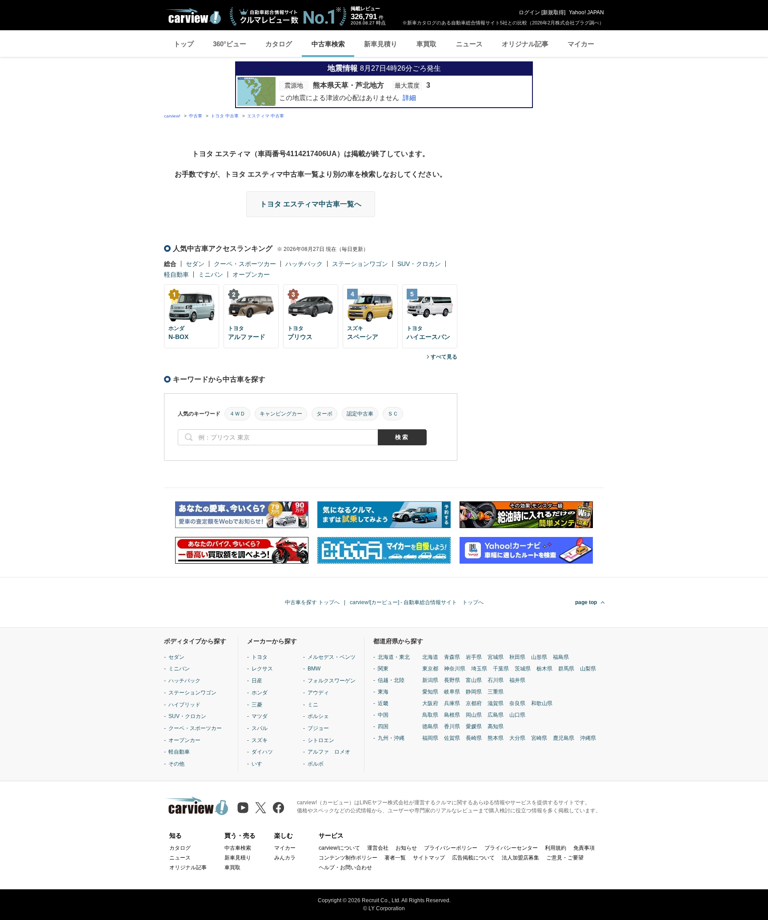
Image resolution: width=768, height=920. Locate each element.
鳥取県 (430, 715)
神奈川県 (454, 669)
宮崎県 (539, 738)
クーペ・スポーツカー (245, 263)
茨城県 (523, 669)
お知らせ (406, 848)
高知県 (496, 726)
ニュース (469, 44)
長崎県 (474, 738)
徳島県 (430, 726)
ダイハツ (262, 752)
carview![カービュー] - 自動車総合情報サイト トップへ (417, 602)
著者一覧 (395, 858)
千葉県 (501, 669)
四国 (383, 726)
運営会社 (377, 848)
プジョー (318, 728)
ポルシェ (318, 716)
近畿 (383, 703)
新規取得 (553, 12)
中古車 (195, 115)
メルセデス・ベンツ (332, 657)
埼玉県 (479, 669)
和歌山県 (541, 703)
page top (586, 602)
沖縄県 (588, 738)
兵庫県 (452, 703)
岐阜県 (452, 692)
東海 (383, 692)
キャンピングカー (281, 414)
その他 (176, 764)
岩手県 (474, 657)
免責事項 (584, 848)
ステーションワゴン (360, 263)
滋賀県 (496, 703)
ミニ (313, 705)
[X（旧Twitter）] (260, 807)
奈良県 (517, 703)
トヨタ (260, 657)
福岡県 (430, 738)
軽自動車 (176, 274)
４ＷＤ (237, 414)
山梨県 (588, 669)
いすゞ (260, 764)
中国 (383, 715)
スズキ (260, 740)
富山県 (474, 680)
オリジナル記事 (525, 44)
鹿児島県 (563, 738)
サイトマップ (429, 858)
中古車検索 (328, 44)
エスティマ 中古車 (265, 115)
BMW (314, 669)
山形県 (539, 657)
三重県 (496, 692)
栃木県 (544, 669)
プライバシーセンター (511, 848)
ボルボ (316, 764)
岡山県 (474, 715)
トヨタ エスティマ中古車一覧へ (310, 204)
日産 (257, 681)
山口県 (517, 715)
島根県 (452, 715)
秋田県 (517, 657)
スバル (260, 728)
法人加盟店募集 (520, 858)
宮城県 (496, 657)
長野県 (452, 680)
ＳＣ (393, 414)
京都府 (474, 703)
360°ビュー (229, 44)
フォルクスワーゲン (332, 681)
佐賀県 (452, 738)
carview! (172, 115)
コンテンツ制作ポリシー (348, 858)
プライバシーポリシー (450, 848)
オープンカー (251, 274)
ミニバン (210, 274)
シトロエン (321, 740)
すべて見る (444, 357)
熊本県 (496, 738)
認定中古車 (360, 414)
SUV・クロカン (419, 263)
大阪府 (430, 703)
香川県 (452, 726)
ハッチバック (304, 263)
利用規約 (555, 848)
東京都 (430, 669)
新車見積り (380, 44)
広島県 (496, 715)
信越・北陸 (391, 680)
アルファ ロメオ (329, 752)
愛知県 (430, 692)
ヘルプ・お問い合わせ (345, 867)
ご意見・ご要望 (565, 858)
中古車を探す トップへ (312, 602)
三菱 (257, 705)
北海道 (430, 657)
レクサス (262, 669)
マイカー (581, 44)
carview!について (339, 848)
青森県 (452, 657)
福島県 (561, 657)
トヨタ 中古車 (225, 115)
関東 (383, 669)
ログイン (529, 12)
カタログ (278, 44)
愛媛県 (474, 726)
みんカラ (285, 858)
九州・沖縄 (391, 738)
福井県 (517, 680)
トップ (184, 44)
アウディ (318, 693)
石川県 (496, 680)
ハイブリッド (184, 705)
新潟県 (430, 680)
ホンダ (260, 693)
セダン (195, 263)
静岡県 (474, 692)
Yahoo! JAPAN (586, 12)
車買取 (426, 44)
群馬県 (566, 669)
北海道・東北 (394, 657)
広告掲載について (473, 858)
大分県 (517, 738)
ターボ (324, 414)
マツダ (260, 716)
